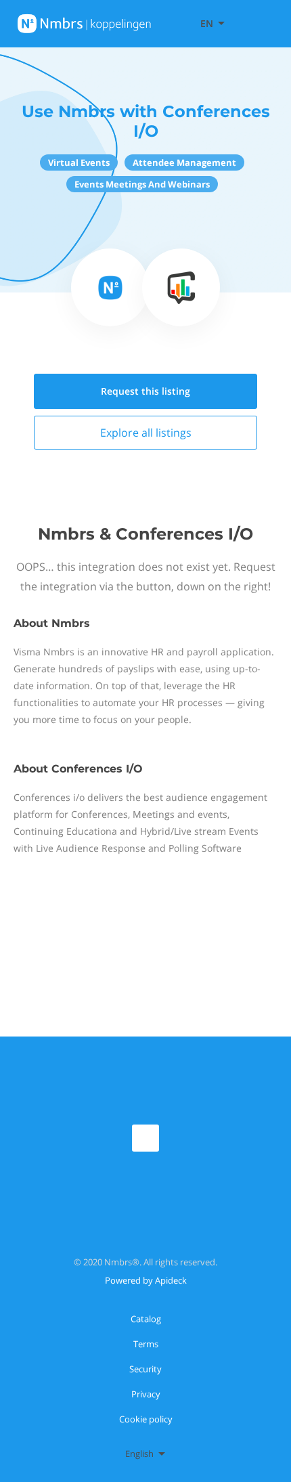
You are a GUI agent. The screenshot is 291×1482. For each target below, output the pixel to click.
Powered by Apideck (146, 1280)
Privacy (145, 1394)
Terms (145, 1344)
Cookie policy (146, 1419)
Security (145, 1369)
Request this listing (145, 391)
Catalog (146, 1319)
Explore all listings (146, 432)
